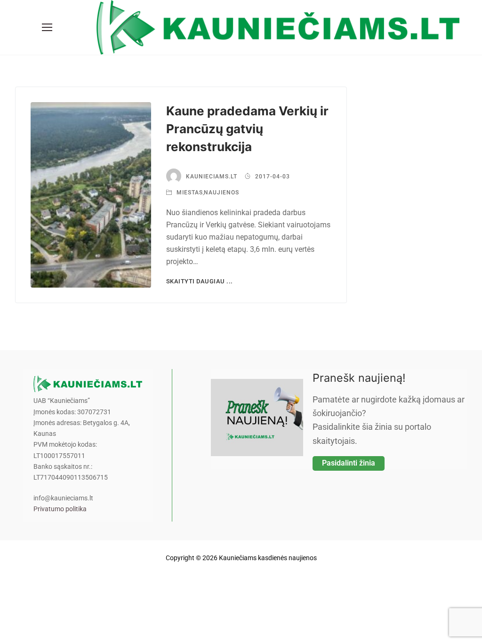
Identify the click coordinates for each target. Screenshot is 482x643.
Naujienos (221, 192)
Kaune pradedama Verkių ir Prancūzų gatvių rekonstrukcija (247, 129)
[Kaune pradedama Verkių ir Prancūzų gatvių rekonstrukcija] (91, 195)
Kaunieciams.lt (211, 176)
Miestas (189, 192)
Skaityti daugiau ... (199, 281)
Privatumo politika (60, 509)
